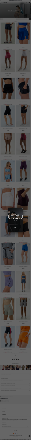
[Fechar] (22, 208)
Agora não (15, 227)
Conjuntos (15, 220)
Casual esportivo (15, 225)
